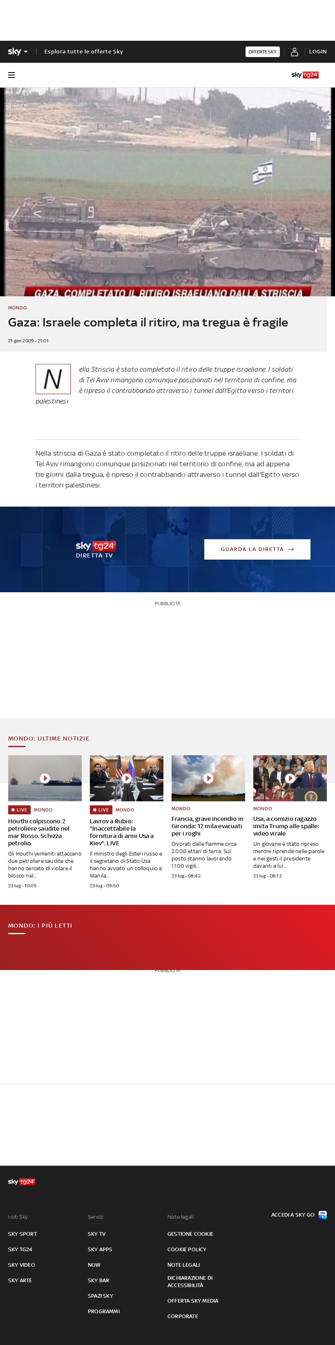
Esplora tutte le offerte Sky (84, 52)
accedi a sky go (293, 1215)
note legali (184, 1265)
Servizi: (96, 1217)
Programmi (104, 1311)
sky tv (96, 1234)
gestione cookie (190, 1234)
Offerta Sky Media (193, 1301)
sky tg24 (20, 1249)
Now (94, 1265)
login (318, 52)
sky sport (22, 1234)
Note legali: (181, 1217)
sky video (21, 1265)
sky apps (100, 1249)
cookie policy (187, 1249)
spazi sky (100, 1296)
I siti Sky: (18, 1217)
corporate (183, 1316)
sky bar (98, 1280)
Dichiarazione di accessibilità (190, 1281)
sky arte (20, 1280)
